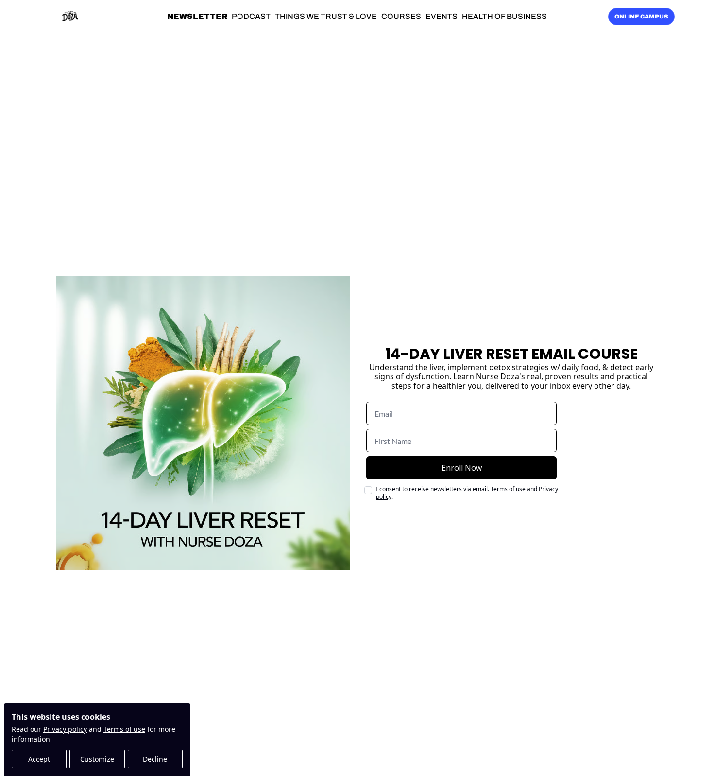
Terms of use (124, 729)
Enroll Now (462, 467)
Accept (39, 758)
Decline (155, 758)
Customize (97, 758)
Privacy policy (65, 729)
